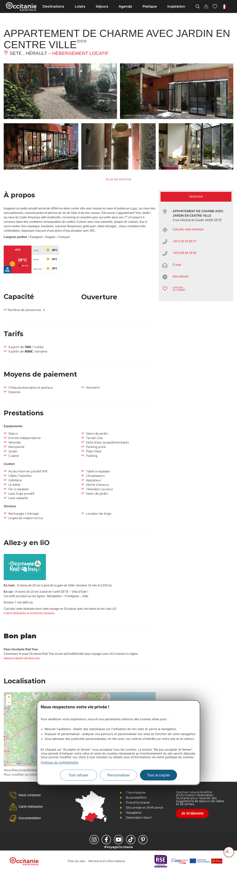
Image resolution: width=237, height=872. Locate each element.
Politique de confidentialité (59, 762)
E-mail (177, 264)
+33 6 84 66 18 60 (184, 252)
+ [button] (9, 697)
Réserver (196, 196)
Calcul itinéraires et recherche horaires (29, 613)
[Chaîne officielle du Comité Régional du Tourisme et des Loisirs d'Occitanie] (118, 839)
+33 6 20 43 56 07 (184, 241)
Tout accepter (158, 775)
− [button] (9, 702)
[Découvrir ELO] (229, 852)
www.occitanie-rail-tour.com (22, 658)
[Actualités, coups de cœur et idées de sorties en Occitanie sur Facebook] (106, 839)
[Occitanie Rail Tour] (25, 579)
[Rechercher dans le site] (198, 6)
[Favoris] (215, 6)
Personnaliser (118, 775)
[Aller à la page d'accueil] (21, 6)
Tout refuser (79, 775)
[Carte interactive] (206, 6)
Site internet (180, 276)
